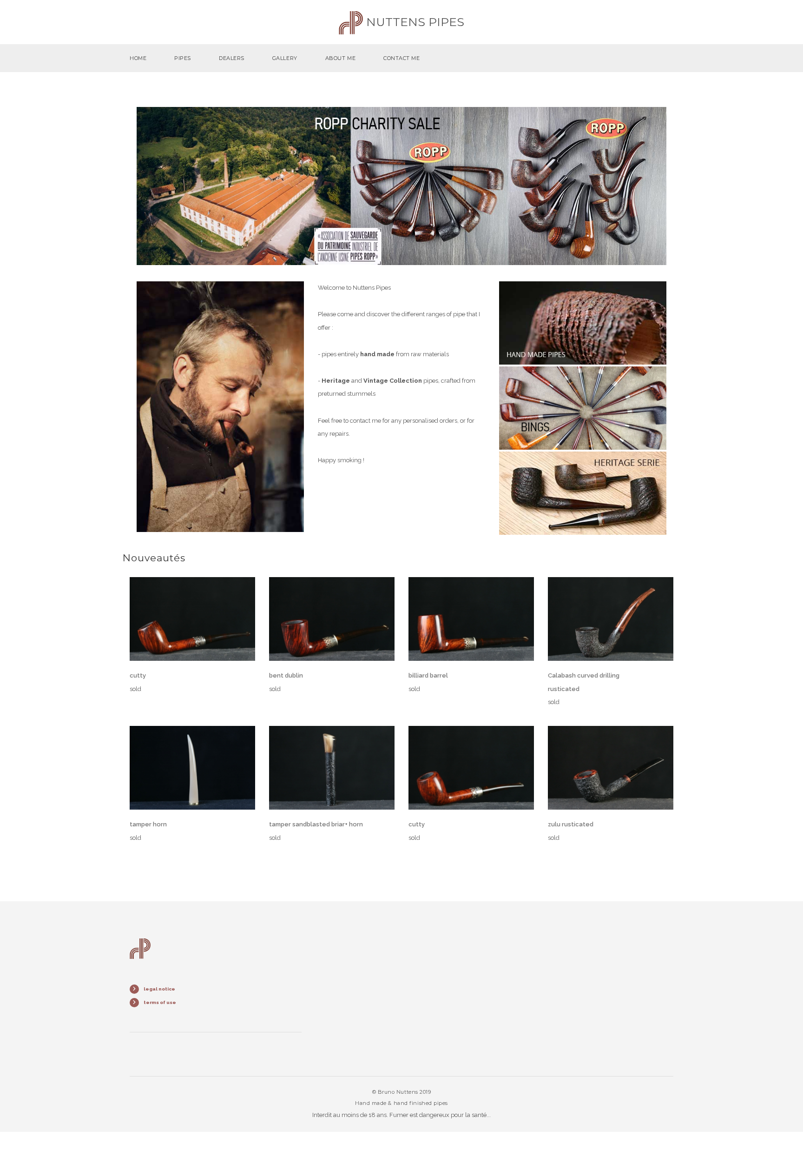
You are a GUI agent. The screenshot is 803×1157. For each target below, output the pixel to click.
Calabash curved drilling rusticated (583, 682)
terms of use (160, 1002)
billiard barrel (428, 675)
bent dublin (286, 675)
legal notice (159, 988)
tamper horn (148, 824)
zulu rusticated (570, 824)
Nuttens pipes (413, 22)
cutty (138, 675)
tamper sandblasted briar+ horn (316, 824)
